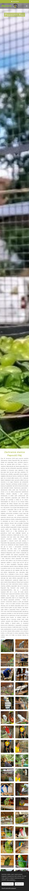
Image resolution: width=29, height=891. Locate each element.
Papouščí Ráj (16, 1)
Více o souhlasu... (11, 880)
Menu (26, 5)
